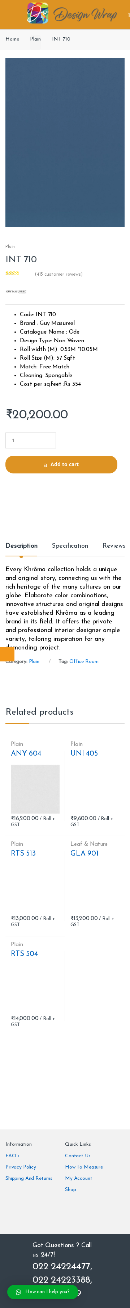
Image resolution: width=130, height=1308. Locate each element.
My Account (78, 1178)
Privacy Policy (20, 1167)
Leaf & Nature (89, 844)
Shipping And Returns (28, 1178)
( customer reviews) (59, 274)
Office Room (83, 661)
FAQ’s (12, 1156)
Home (12, 39)
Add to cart (65, 464)
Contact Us (78, 1156)
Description (21, 546)
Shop (70, 1189)
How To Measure (84, 1167)
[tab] (21, 549)
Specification (70, 546)
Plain (35, 39)
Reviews (114, 546)
